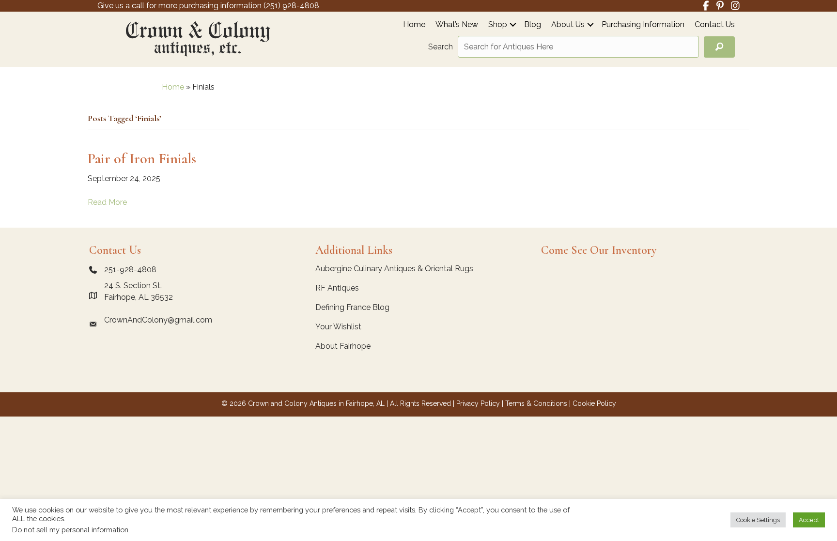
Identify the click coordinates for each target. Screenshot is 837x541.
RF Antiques (337, 288)
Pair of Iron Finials (142, 159)
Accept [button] (809, 520)
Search (440, 46)
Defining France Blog (352, 307)
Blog (532, 25)
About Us (568, 25)
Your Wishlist (338, 326)
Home (414, 25)
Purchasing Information (643, 25)
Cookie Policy (594, 403)
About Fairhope (343, 346)
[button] (513, 24)
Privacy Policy (478, 403)
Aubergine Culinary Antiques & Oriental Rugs (394, 268)
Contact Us (715, 25)
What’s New (456, 25)
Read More (107, 202)
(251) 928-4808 (291, 5)
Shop (497, 25)
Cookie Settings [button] (758, 520)
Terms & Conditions (536, 403)
